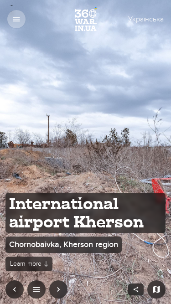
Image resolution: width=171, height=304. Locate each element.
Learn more (25, 264)
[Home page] (85, 19)
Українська (146, 19)
